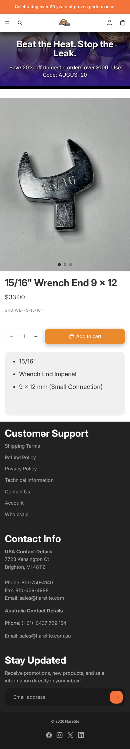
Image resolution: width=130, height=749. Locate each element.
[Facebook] (49, 735)
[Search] (20, 22)
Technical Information (29, 480)
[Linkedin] (81, 735)
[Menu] (7, 23)
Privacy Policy (21, 469)
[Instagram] (59, 735)
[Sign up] (116, 697)
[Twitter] (70, 735)
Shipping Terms (22, 446)
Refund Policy (20, 457)
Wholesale (16, 514)
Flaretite (72, 721)
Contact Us (17, 492)
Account (14, 503)
